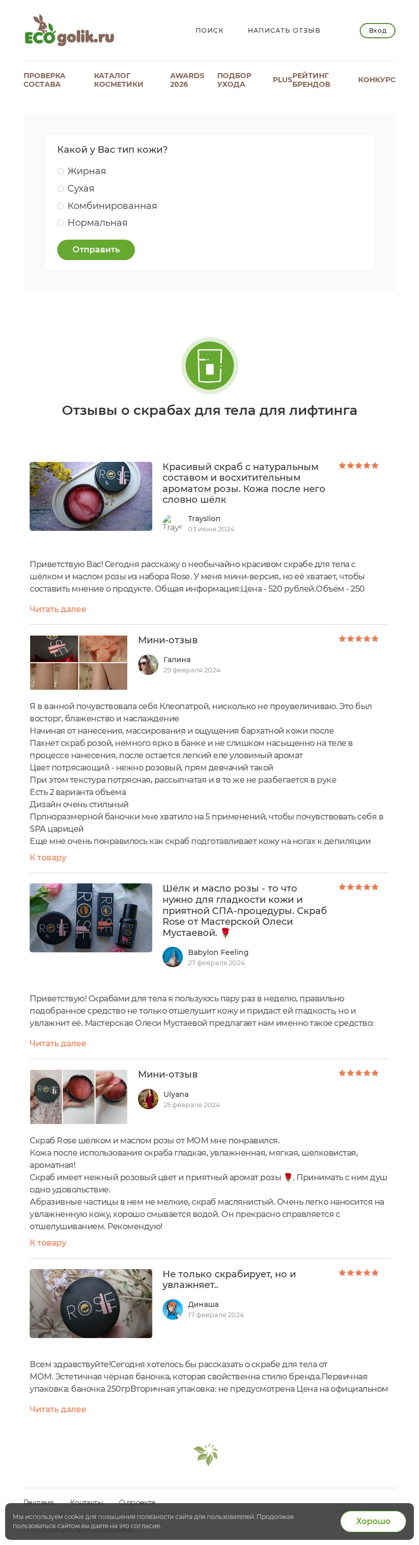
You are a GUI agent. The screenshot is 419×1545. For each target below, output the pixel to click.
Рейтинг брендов (311, 80)
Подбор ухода (234, 80)
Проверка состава (44, 80)
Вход (377, 30)
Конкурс (376, 79)
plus (282, 79)
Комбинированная (112, 206)
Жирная (86, 171)
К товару (48, 857)
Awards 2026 (187, 80)
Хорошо (373, 1521)
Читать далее (58, 609)
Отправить (96, 249)
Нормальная (97, 222)
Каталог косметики (119, 80)
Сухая (81, 188)
